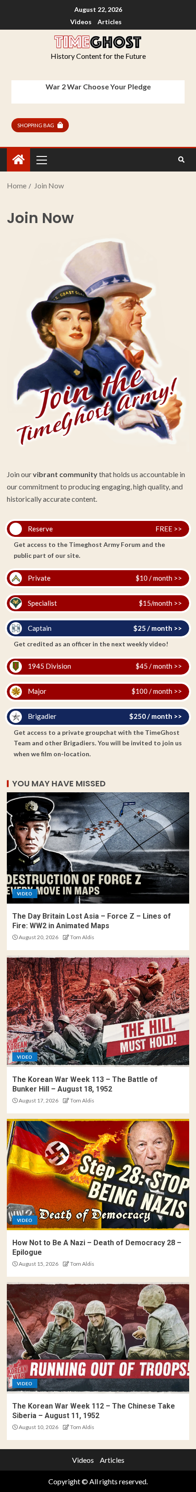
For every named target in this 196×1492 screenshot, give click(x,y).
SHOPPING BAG (35, 125)
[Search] (181, 159)
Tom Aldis (82, 937)
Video (25, 893)
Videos (81, 22)
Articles (110, 22)
